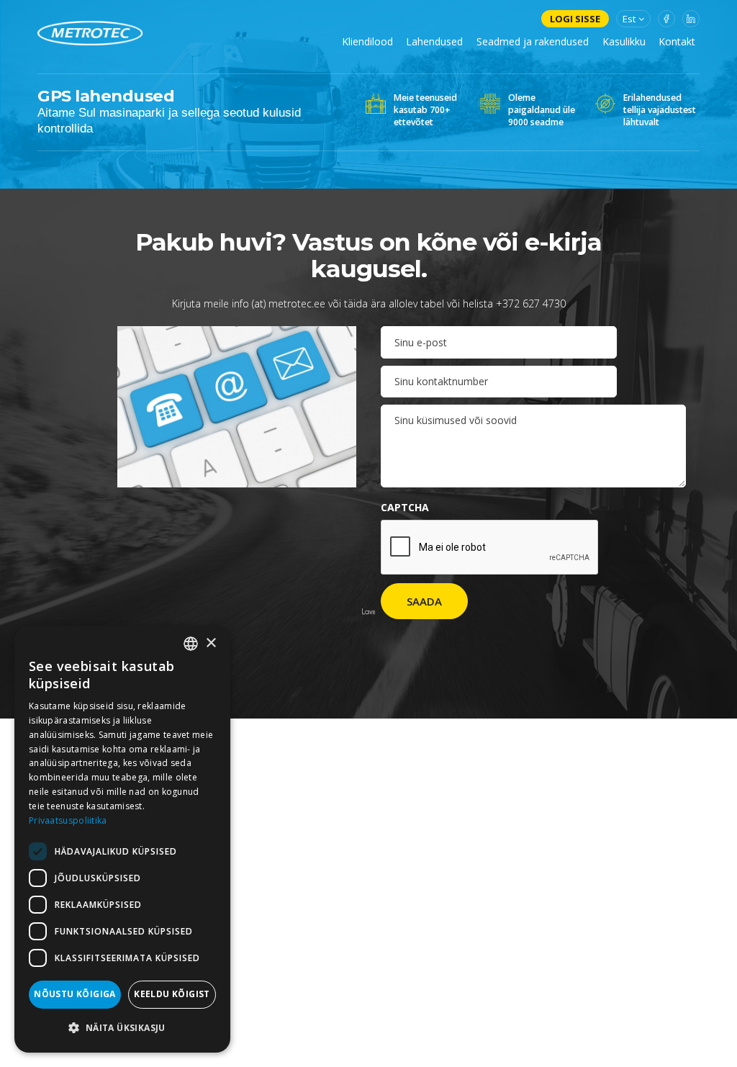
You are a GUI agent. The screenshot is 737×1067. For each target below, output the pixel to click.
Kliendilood (367, 41)
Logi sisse (575, 18)
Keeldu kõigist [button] (172, 994)
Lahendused (434, 41)
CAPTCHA (405, 507)
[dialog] (122, 839)
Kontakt (677, 41)
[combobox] (191, 643)
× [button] (210, 643)
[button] (122, 1028)
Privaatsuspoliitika (68, 820)
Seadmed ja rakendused (532, 41)
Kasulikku (624, 41)
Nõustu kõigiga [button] (75, 994)
